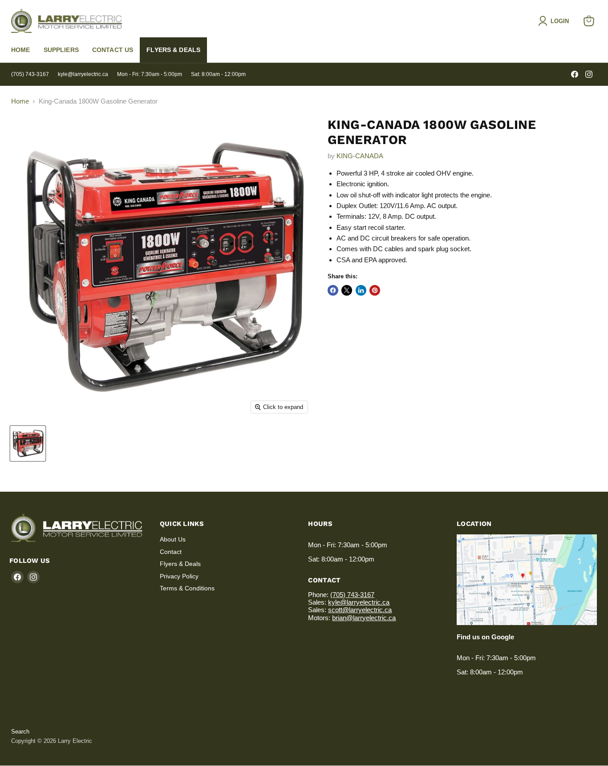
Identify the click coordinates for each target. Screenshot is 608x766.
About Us (173, 539)
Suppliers (61, 49)
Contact (171, 551)
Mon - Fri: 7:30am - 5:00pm (149, 74)
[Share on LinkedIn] (361, 290)
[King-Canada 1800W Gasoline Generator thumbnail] (27, 443)
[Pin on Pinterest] (374, 290)
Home (20, 49)
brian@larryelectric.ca (364, 618)
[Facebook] (574, 74)
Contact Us (112, 49)
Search (20, 731)
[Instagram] (589, 74)
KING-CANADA (359, 156)
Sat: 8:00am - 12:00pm (218, 74)
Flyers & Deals (173, 49)
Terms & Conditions (187, 588)
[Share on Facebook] (333, 290)
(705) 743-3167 (30, 74)
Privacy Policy (179, 576)
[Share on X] (346, 290)
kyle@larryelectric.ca (83, 74)
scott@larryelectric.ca (360, 610)
